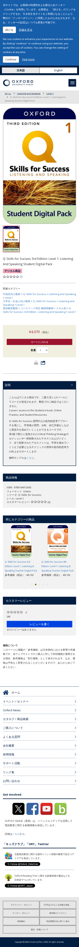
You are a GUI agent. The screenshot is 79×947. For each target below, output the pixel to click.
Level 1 (50, 93)
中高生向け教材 (11, 294)
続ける (9, 30)
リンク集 (8, 772)
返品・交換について (39, 929)
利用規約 (21, 921)
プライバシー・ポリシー (21, 904)
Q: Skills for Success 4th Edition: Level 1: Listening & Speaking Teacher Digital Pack (57, 566)
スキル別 (61, 308)
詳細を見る (25, 30)
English (58, 70)
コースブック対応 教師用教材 (37, 308)
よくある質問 (11, 737)
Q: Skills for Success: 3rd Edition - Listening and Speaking (37, 310)
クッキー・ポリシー (21, 913)
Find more (28, 59)
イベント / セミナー (16, 701)
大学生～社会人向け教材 (16, 301)
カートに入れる (39, 342)
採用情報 (8, 754)
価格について (10, 645)
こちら (30, 457)
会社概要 (8, 745)
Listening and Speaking (28, 93)
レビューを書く (40, 624)
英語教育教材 (10, 308)
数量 (33, 350)
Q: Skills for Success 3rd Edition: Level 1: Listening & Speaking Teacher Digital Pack (21, 566)
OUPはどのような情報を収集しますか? (60, 904)
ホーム (8, 93)
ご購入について (13, 728)
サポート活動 (11, 763)
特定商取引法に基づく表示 (57, 921)
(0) (21, 276)
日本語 (21, 70)
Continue (10, 59)
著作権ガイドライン (58, 913)
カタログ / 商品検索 (16, 719)
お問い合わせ (11, 781)
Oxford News (12, 710)
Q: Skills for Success (34, 294)
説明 (8, 385)
